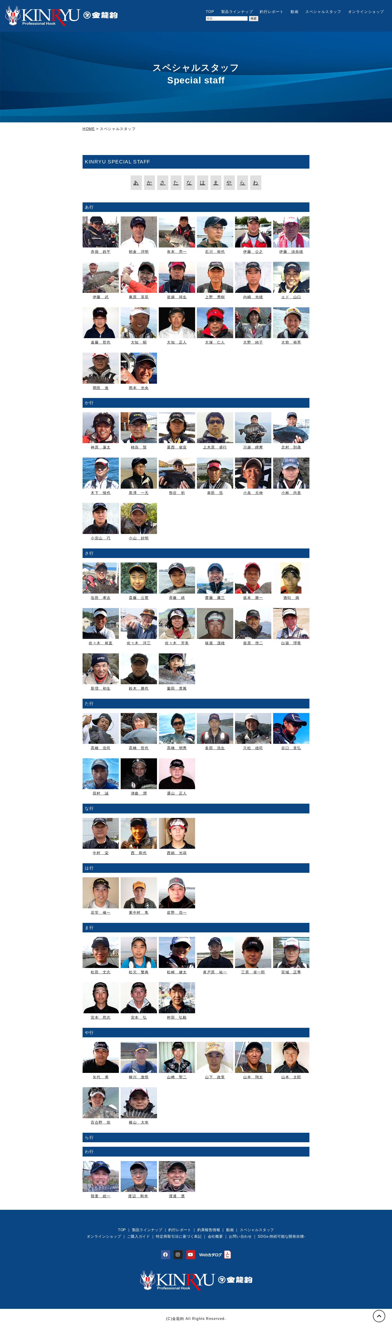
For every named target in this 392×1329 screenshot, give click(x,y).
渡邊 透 (177, 1196)
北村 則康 (291, 447)
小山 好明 (139, 538)
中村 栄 (101, 853)
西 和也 (139, 853)
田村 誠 (101, 793)
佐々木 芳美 (177, 643)
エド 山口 (291, 297)
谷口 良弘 (291, 748)
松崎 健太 (177, 972)
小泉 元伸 (253, 493)
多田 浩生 (215, 748)
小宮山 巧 (101, 538)
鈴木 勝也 (139, 688)
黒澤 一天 (139, 493)
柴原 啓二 (253, 643)
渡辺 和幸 (138, 1196)
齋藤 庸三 (215, 598)
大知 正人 (177, 342)
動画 (295, 12)
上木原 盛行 (215, 447)
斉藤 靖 (177, 598)
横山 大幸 (139, 1122)
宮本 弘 (139, 1017)
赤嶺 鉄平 (101, 252)
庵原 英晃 (139, 297)
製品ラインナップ (237, 12)
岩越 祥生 (177, 297)
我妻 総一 (101, 1196)
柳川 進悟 (139, 1077)
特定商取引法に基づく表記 (179, 1236)
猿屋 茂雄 (215, 643)
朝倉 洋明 (139, 252)
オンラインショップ (366, 12)
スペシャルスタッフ (323, 12)
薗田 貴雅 (177, 688)
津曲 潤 (139, 793)
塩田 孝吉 (101, 598)
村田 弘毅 (177, 1017)
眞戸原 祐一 (215, 972)
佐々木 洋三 (139, 643)
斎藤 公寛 (139, 598)
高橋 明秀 (177, 748)
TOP (210, 12)
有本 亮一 (177, 252)
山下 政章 (215, 1077)
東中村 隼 (139, 912)
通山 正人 (177, 793)
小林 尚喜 (291, 493)
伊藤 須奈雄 (291, 252)
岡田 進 (101, 388)
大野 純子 (253, 342)
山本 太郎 (291, 1077)
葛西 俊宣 (177, 447)
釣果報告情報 (208, 1230)
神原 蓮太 (101, 447)
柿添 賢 (139, 447)
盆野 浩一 (177, 912)
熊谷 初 (177, 493)
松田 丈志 (101, 972)
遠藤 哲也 (101, 342)
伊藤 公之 (253, 252)
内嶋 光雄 (253, 297)
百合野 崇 (101, 1122)
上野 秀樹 (215, 297)
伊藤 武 (101, 297)
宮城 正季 (291, 972)
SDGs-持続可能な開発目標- (281, 1236)
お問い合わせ (240, 1236)
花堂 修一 (101, 912)
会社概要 (215, 1236)
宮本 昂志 (101, 1017)
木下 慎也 (101, 493)
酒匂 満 (291, 598)
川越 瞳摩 (253, 447)
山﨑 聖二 (177, 1077)
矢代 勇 (101, 1077)
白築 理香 (291, 643)
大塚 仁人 (215, 342)
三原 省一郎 (253, 972)
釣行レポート (272, 12)
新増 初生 (101, 688)
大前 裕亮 (291, 342)
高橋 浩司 (101, 748)
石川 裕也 (215, 252)
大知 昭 (139, 342)
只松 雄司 (253, 748)
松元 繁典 (139, 972)
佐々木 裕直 (101, 643)
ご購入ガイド (138, 1236)
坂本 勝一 (253, 598)
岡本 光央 (139, 388)
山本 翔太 (253, 1077)
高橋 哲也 (139, 748)
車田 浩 (215, 493)
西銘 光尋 (177, 853)
